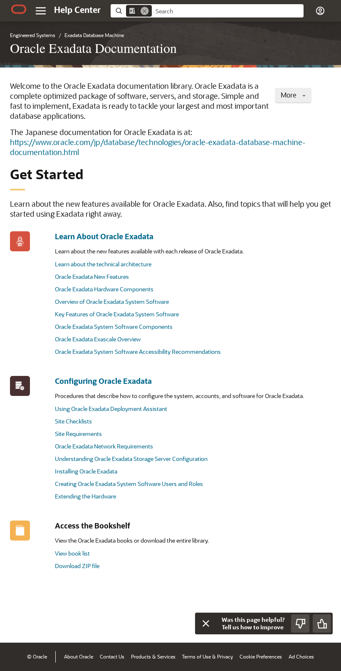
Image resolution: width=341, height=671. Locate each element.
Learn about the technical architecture (103, 264)
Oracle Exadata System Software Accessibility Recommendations (138, 352)
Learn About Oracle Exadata (104, 236)
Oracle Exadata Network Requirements (104, 446)
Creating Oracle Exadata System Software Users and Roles (129, 484)
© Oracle (37, 656)
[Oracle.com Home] (18, 9)
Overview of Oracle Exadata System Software (112, 301)
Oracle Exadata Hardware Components (104, 289)
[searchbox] (228, 11)
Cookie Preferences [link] (261, 656)
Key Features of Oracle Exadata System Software (117, 314)
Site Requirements (78, 434)
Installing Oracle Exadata (86, 471)
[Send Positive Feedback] (322, 623)
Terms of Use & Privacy (207, 656)
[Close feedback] (206, 623)
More (289, 94)
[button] (41, 11)
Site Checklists (73, 421)
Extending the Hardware (85, 496)
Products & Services (153, 656)
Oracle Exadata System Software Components (114, 326)
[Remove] (144, 10)
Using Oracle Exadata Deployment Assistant (111, 409)
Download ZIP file (77, 566)
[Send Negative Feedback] (300, 623)
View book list (72, 553)
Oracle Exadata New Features (92, 276)
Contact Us (112, 656)
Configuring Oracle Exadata (103, 381)
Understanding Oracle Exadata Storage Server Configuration (131, 459)
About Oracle (78, 656)
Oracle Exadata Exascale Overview (98, 339)
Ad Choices (301, 656)
